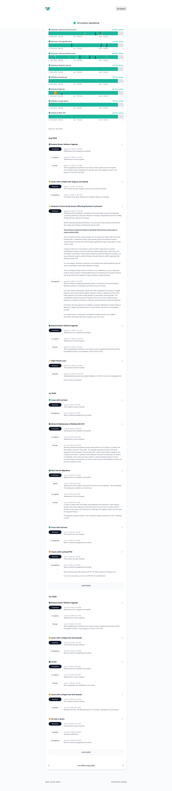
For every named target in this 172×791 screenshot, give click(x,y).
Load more (86, 586)
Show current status (52, 782)
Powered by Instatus (119, 782)
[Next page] (105, 765)
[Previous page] (67, 765)
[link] (86, 262)
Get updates (121, 9)
